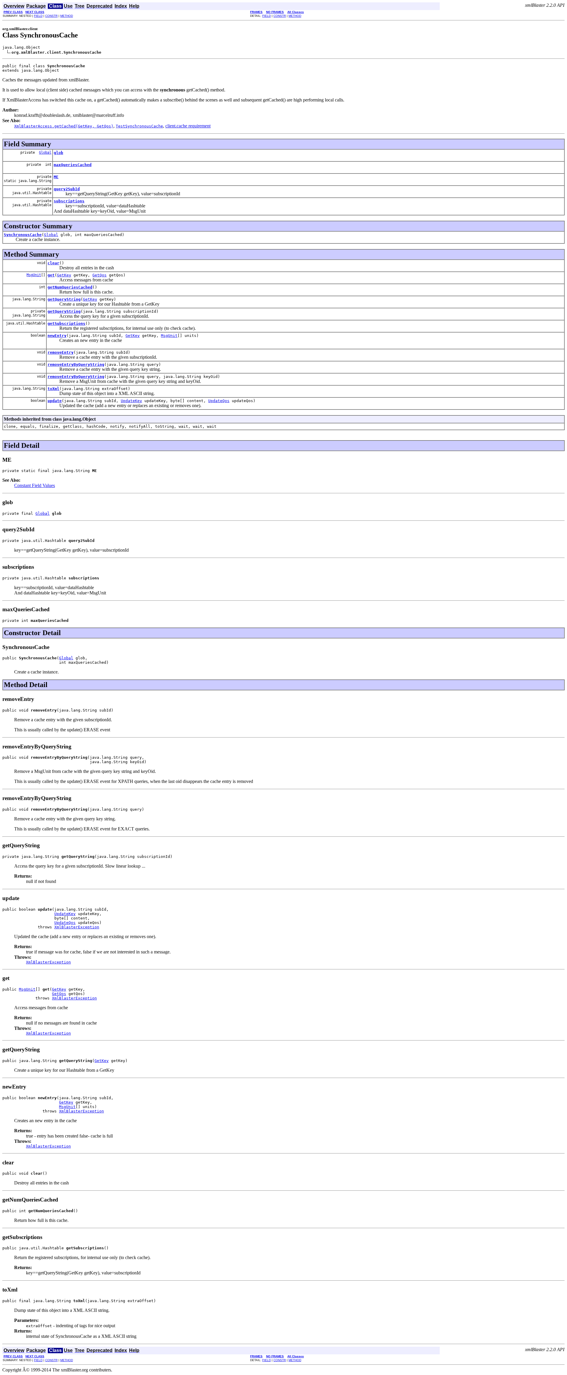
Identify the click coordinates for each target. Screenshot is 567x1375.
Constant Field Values (34, 485)
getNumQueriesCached (70, 287)
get (51, 275)
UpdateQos (218, 401)
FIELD (38, 15)
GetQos (99, 275)
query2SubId (67, 189)
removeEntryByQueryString (76, 364)
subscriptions (69, 201)
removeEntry (61, 352)
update (55, 401)
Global (45, 152)
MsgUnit (34, 275)
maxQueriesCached (73, 165)
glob (58, 152)
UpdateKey (131, 401)
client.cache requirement (188, 125)
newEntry (57, 335)
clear (53, 263)
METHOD (66, 15)
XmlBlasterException (76, 927)
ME (56, 177)
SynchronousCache (23, 234)
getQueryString (64, 299)
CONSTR (51, 15)
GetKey (64, 275)
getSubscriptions (66, 323)
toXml (53, 388)
